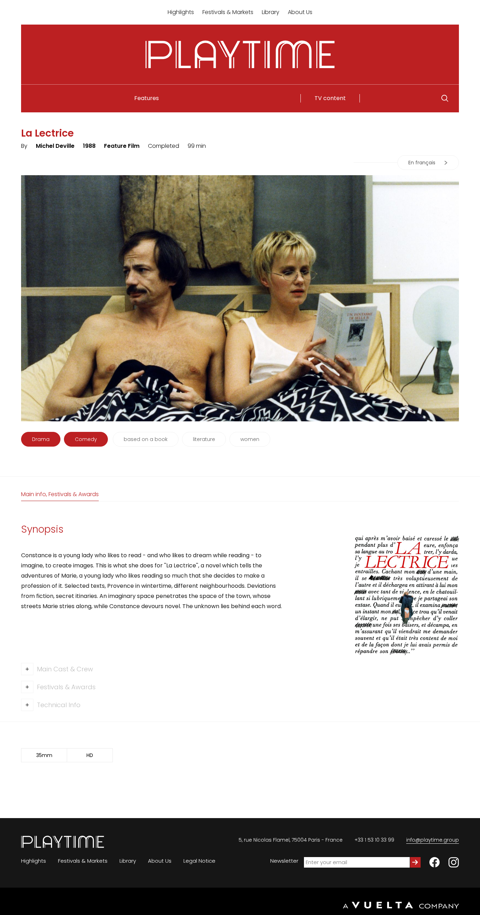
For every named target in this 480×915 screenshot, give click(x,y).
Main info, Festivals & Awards (60, 494)
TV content (330, 98)
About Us (300, 12)
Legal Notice (199, 860)
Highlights (181, 12)
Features (146, 98)
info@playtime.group (432, 839)
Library (270, 12)
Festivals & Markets (227, 12)
